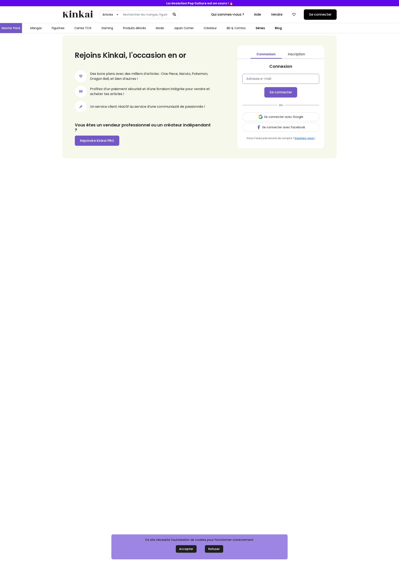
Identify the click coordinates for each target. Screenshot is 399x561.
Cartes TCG (82, 28)
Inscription (296, 54)
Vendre (276, 14)
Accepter (186, 549)
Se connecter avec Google (283, 117)
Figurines (58, 28)
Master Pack (11, 28)
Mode (160, 28)
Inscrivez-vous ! (305, 138)
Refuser (214, 549)
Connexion (266, 54)
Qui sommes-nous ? (227, 14)
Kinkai (77, 14)
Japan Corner (184, 28)
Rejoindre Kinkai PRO (97, 140)
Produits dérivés (134, 28)
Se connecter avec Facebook (283, 127)
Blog (278, 28)
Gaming (107, 28)
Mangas (36, 28)
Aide (257, 14)
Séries (260, 28)
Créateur (210, 28)
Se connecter (320, 14)
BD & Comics (236, 28)
